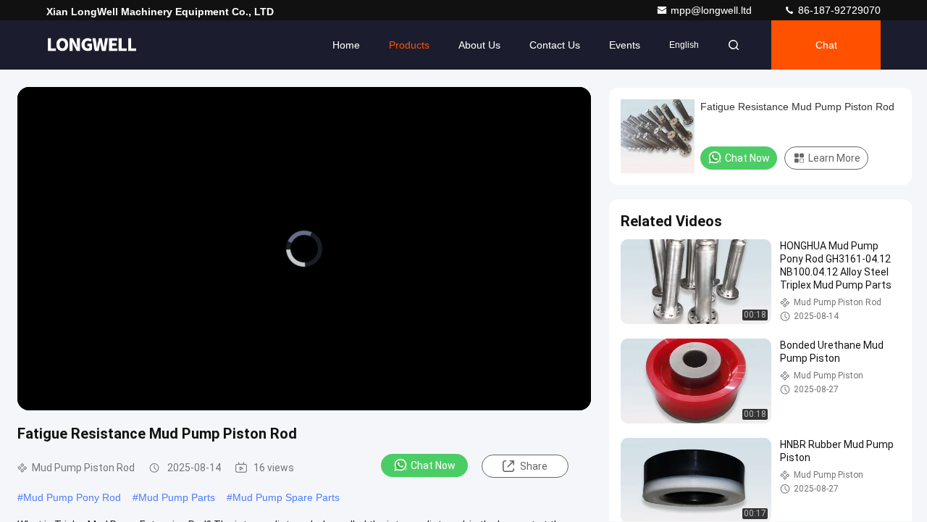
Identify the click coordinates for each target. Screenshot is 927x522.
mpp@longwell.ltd (713, 10)
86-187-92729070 (838, 10)
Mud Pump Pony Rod (72, 497)
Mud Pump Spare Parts (286, 497)
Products (409, 45)
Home (346, 45)
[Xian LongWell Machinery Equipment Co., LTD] (92, 45)
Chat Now (433, 465)
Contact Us (554, 45)
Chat (826, 45)
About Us (479, 45)
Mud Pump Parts (176, 497)
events (624, 45)
